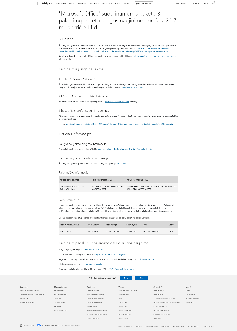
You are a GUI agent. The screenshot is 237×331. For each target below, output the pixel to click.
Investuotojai (190, 302)
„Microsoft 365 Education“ (95, 302)
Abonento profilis (59, 291)
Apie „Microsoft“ (191, 295)
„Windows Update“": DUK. (132, 87)
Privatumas (139, 326)
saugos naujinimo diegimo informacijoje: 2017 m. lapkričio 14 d (125, 149)
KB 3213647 (120, 163)
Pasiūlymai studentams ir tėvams (97, 314)
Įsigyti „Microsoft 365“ (144, 3)
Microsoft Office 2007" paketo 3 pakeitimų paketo (155, 56)
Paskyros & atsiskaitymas (111, 3)
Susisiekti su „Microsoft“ (125, 326)
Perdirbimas (57, 306)
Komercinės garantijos (61, 310)
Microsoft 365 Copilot (124, 314)
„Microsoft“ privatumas (192, 298)
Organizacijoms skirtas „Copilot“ (29, 291)
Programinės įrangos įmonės (161, 314)
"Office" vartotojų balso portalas (122, 269)
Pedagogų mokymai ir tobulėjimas (97, 310)
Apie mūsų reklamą (178, 326)
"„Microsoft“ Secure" (146, 259)
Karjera (188, 291)
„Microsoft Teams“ (123, 318)
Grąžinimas (57, 298)
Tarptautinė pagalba (93, 264)
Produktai (81, 3)
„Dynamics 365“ (123, 302)
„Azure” (120, 298)
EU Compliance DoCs (194, 326)
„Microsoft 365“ (123, 306)
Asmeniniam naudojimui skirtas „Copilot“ (32, 295)
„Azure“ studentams (93, 318)
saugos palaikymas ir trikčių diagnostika (111, 254)
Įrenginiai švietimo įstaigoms (95, 295)
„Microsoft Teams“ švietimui (95, 298)
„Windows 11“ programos (27, 302)
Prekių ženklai (165, 326)
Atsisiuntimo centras (60, 295)
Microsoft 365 (61, 3)
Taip (126, 278)
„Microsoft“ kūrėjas (158, 291)
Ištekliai (126, 3)
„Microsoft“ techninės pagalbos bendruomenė (166, 302)
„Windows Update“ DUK (93, 249)
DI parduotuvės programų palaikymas (164, 298)
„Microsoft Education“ (93, 291)
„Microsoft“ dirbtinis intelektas (127, 291)
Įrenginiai (93, 3)
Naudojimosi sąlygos (152, 326)
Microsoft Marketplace (160, 306)
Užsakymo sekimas (59, 302)
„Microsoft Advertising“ (125, 310)
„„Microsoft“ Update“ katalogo (116, 101)
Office (71, 3)
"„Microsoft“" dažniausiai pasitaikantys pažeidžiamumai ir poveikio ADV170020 (134, 51)
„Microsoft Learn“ (158, 295)
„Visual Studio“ (157, 318)
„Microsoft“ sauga (123, 295)
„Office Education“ (92, 306)
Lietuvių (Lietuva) (28, 325)
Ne (141, 278)
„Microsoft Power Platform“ (161, 310)
